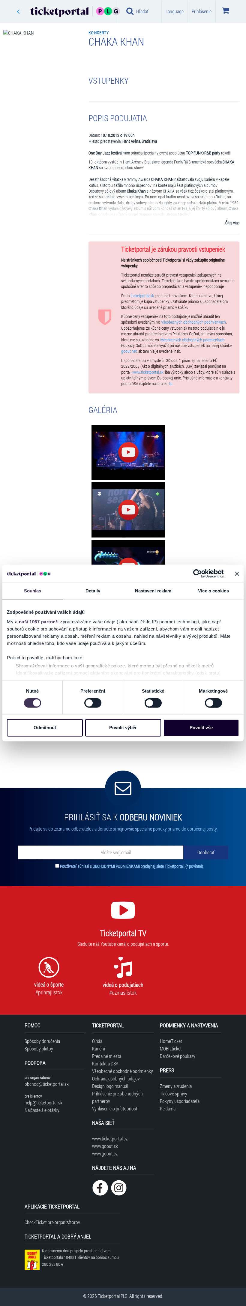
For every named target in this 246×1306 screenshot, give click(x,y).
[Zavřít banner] (237, 573)
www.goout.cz (105, 1153)
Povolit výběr (123, 727)
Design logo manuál (110, 1086)
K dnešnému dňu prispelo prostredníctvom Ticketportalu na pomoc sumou (80, 1257)
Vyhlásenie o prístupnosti (115, 1108)
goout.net (129, 351)
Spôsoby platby (39, 1048)
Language (175, 11)
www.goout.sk (105, 1146)
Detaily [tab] (93, 590)
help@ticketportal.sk (43, 1102)
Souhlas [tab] (32, 590)
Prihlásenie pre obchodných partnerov (117, 1097)
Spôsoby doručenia (42, 1041)
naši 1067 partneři (39, 621)
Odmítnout (45, 727)
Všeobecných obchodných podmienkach (193, 322)
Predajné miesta (106, 1056)
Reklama (168, 1108)
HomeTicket (171, 1041)
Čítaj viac (232, 223)
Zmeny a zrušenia (176, 1086)
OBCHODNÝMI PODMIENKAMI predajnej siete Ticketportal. (139, 866)
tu (170, 383)
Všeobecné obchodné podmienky (122, 1071)
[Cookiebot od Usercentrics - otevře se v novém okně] (197, 573)
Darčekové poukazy (177, 1056)
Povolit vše (201, 727)
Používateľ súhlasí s (131, 866)
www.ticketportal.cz (110, 1138)
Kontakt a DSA (105, 1063)
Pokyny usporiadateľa (180, 1101)
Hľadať (142, 11)
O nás (97, 1041)
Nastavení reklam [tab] (153, 590)
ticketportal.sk (142, 295)
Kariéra (98, 1048)
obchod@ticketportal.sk (47, 1084)
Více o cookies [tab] (213, 590)
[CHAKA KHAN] (128, 452)
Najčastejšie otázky (42, 1110)
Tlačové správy (173, 1093)
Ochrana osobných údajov (116, 1078)
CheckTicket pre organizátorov (52, 1222)
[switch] (92, 703)
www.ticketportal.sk (148, 372)
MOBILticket (171, 1048)
